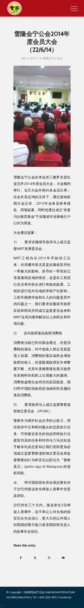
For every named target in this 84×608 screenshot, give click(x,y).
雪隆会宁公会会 (53, 58)
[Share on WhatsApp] (49, 558)
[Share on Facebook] (21, 558)
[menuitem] (72, 8)
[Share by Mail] (63, 558)
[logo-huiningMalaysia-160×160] (34, 8)
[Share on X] (35, 558)
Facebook (65, 597)
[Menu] (72, 8)
